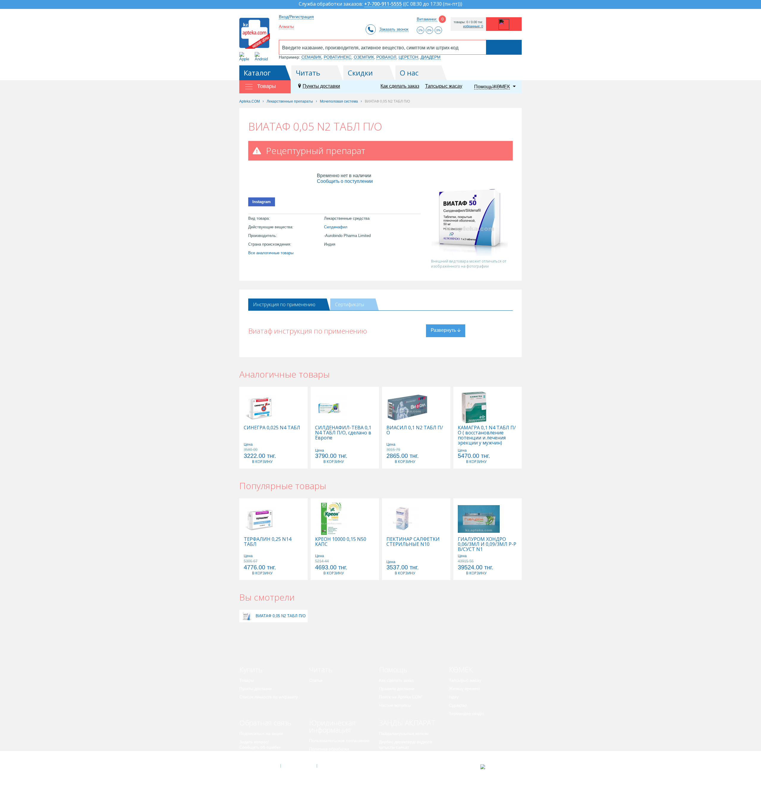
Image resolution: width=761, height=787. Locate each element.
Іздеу (454, 697)
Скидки (360, 73)
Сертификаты (349, 304)
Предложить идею (257, 755)
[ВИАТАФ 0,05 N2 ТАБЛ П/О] (247, 616)
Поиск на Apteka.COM (400, 697)
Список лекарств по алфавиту (268, 697)
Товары (246, 680)
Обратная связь (265, 723)
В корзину (262, 461)
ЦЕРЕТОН (408, 57)
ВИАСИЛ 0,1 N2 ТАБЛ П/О (414, 430)
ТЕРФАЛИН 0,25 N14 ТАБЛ (267, 542)
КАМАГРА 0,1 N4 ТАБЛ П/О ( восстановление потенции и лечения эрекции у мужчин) (487, 435)
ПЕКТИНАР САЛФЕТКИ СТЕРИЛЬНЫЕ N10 (413, 542)
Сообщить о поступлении (345, 181)
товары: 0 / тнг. (468, 22)
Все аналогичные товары (270, 253)
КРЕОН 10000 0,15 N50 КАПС (340, 542)
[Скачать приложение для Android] (262, 56)
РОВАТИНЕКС (337, 57)
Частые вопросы (395, 705)
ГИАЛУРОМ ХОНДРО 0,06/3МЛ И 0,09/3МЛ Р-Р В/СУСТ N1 (487, 544)
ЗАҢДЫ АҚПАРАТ (407, 723)
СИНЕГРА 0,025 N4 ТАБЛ (272, 427)
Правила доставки (396, 688)
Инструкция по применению (284, 304)
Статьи (316, 680)
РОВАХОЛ (386, 57)
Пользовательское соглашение (339, 740)
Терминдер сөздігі (466, 713)
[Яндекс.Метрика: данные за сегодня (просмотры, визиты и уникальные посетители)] (497, 766)
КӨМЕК (461, 669)
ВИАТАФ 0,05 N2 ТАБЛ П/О (281, 616)
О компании (298, 766)
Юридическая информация (332, 726)
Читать (308, 73)
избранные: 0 (473, 26)
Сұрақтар (458, 705)
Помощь (393, 669)
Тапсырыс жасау (443, 86)
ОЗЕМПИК (364, 57)
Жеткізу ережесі (464, 688)
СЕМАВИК (311, 57)
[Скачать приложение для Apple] (245, 56)
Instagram (261, 202)
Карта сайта (335, 766)
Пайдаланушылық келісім (404, 733)
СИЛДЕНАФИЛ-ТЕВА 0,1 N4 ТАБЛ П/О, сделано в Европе (343, 432)
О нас (409, 73)
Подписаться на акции (261, 733)
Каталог (257, 73)
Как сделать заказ (399, 86)
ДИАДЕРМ (431, 57)
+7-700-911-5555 (383, 4)
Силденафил (336, 227)
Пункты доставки (321, 86)
